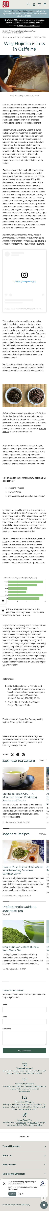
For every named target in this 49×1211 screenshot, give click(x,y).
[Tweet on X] (12, 754)
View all (42, 761)
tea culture (33, 1123)
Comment (7, 1029)
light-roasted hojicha (35, 241)
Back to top (25, 1136)
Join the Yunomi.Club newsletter (23, 11)
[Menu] (45, 4)
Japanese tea (21, 1123)
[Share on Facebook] (18, 754)
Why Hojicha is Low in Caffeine (13, 33)
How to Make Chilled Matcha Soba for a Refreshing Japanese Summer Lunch (23, 870)
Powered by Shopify (23, 1205)
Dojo (30, 1125)
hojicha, (17, 38)
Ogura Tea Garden (27, 719)
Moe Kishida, (28, 38)
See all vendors (24, 1091)
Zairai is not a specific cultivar (23, 419)
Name (5, 1004)
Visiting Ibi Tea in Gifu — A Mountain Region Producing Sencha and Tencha (20, 797)
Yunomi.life (11, 1205)
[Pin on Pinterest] (23, 754)
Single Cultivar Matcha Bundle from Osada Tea (21, 949)
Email (5, 1017)
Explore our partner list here (28, 25)
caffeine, (8, 38)
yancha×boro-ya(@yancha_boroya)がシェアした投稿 (26, 308)
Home (5, 31)
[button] (39, 4)
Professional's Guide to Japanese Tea (22, 31)
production (40, 38)
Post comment (24, 1051)
